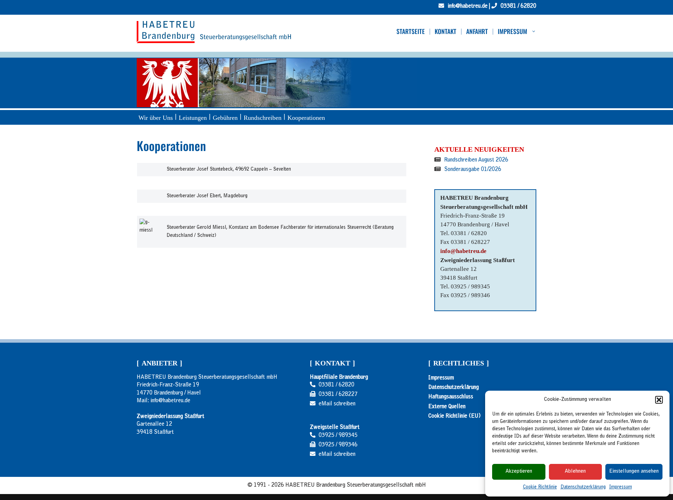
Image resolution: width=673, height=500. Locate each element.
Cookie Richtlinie (540, 487)
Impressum (620, 487)
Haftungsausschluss (450, 397)
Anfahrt (477, 31)
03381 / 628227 (338, 394)
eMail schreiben (337, 404)
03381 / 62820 (336, 385)
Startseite (410, 31)
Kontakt (445, 31)
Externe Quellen (446, 406)
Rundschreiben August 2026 (476, 160)
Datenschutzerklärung (583, 487)
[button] (658, 399)
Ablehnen (575, 471)
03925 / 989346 (338, 445)
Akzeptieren (518, 471)
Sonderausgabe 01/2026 (472, 169)
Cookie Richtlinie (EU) (454, 416)
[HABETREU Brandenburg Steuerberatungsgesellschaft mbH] (214, 32)
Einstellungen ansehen (634, 471)
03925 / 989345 (338, 435)
